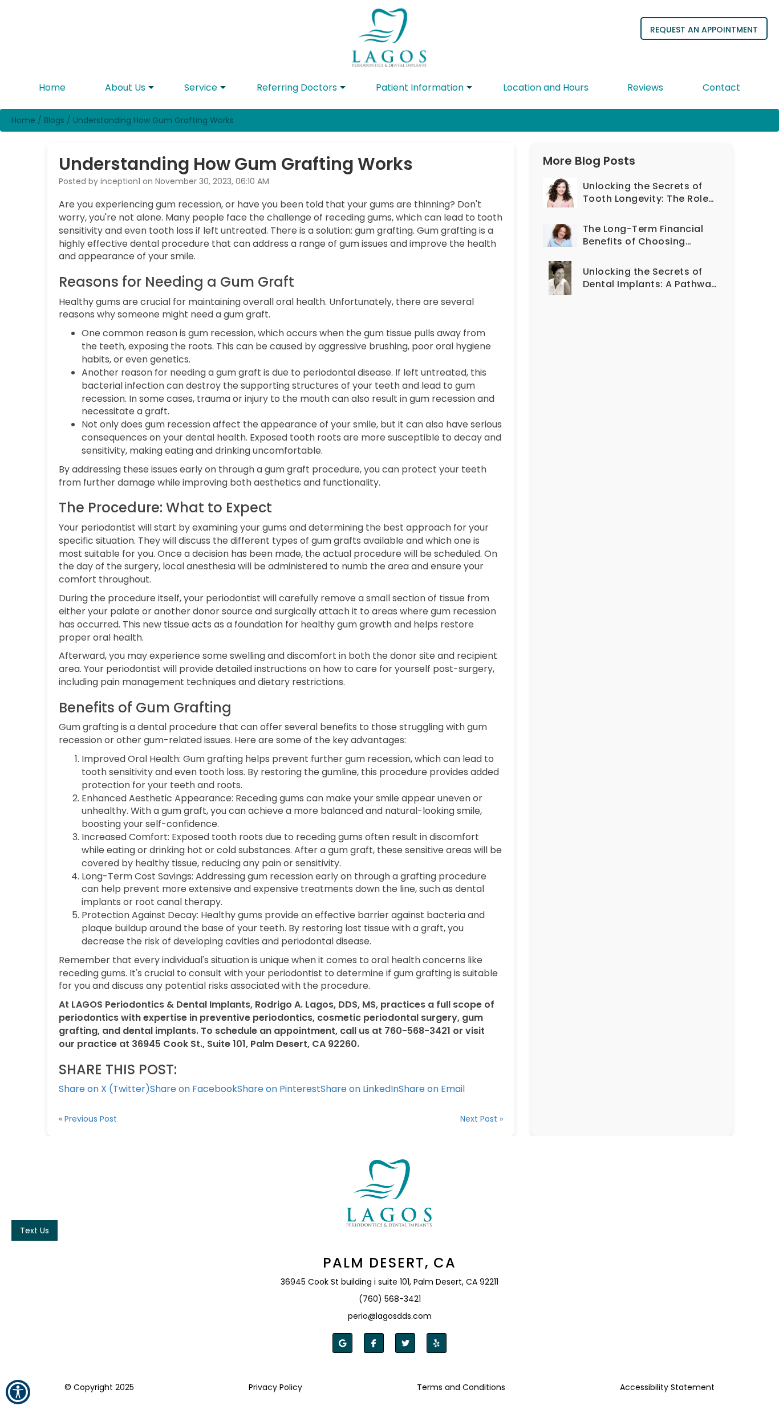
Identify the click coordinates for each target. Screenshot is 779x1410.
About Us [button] (125, 87)
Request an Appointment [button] (704, 29)
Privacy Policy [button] (275, 1387)
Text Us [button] (34, 1230)
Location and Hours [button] (546, 87)
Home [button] (52, 87)
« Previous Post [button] (88, 1118)
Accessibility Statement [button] (667, 1387)
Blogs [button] (54, 120)
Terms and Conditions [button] (461, 1387)
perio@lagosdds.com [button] (390, 1316)
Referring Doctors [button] (297, 87)
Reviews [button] (645, 87)
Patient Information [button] (420, 87)
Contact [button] (721, 87)
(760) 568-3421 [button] (390, 1299)
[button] (389, 33)
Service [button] (200, 87)
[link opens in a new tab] (342, 1343)
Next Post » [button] (481, 1118)
